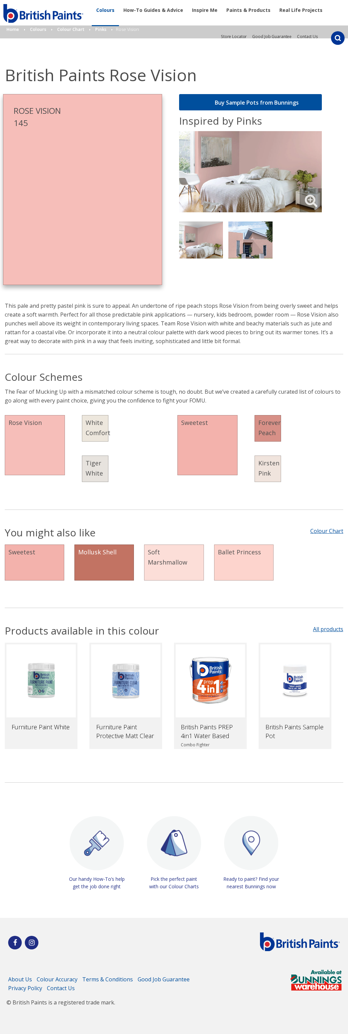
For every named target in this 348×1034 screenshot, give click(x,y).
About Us (20, 979)
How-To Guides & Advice (153, 10)
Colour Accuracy (57, 979)
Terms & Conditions (107, 979)
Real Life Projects (301, 10)
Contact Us (307, 36)
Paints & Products (248, 10)
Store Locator (234, 36)
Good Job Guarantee (272, 36)
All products (328, 629)
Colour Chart (326, 531)
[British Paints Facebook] (15, 942)
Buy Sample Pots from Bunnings (257, 102)
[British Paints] (31, 942)
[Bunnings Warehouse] (316, 988)
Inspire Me (205, 10)
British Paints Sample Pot (294, 731)
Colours (105, 10)
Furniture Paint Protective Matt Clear (125, 731)
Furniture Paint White (41, 727)
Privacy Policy (25, 988)
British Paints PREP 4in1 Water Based (207, 731)
